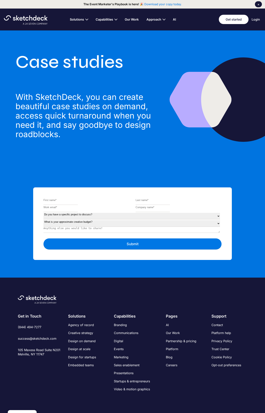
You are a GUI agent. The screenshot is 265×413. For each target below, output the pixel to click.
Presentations (123, 373)
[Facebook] (20, 362)
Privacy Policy (221, 341)
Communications (126, 333)
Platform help (221, 333)
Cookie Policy (221, 357)
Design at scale (79, 349)
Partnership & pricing (181, 341)
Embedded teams (81, 365)
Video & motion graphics (132, 389)
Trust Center (220, 349)
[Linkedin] (33, 362)
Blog (169, 357)
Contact (217, 325)
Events (119, 349)
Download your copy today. (163, 4)
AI (167, 325)
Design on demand (82, 341)
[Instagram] (26, 362)
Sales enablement (126, 365)
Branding (120, 325)
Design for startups (82, 357)
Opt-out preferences (226, 365)
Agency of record (81, 325)
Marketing (121, 357)
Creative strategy (80, 333)
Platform (172, 349)
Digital (118, 341)
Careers (171, 365)
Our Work (173, 333)
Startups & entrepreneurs (132, 381)
